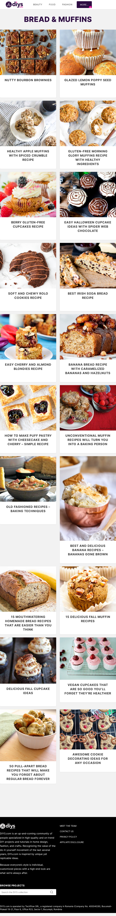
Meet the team (68, 826)
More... (84, 4)
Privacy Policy (68, 836)
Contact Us (67, 831)
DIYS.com (14, 5)
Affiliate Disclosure (72, 842)
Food (52, 4)
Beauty (37, 4)
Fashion (67, 4)
